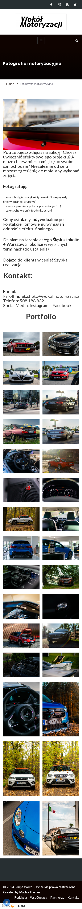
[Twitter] (75, 4)
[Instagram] (59, 4)
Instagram (39, 305)
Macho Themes (29, 892)
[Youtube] (67, 4)
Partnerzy (57, 897)
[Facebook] (51, 4)
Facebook (62, 305)
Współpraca (38, 897)
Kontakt (73, 897)
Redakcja (20, 897)
